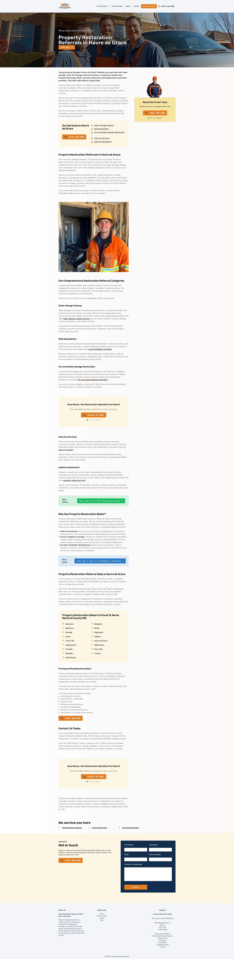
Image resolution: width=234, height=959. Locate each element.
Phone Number (155, 854)
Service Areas (117, 6)
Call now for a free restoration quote (99, 501)
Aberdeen (69, 624)
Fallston (97, 636)
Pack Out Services (101, 138)
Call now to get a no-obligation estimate (99, 561)
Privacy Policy (162, 938)
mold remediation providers (100, 349)
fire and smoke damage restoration (93, 380)
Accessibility (162, 942)
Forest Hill (69, 641)
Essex (67, 636)
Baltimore (69, 628)
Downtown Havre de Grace (72, 828)
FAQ (101, 920)
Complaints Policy (162, 945)
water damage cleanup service (76, 319)
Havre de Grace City (99, 828)
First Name (128, 845)
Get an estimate (149, 6)
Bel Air (96, 628)
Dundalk (68, 632)
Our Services (102, 6)
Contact (136, 6)
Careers (102, 918)
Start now (65, 47)
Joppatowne (70, 645)
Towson (97, 653)
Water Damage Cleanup (104, 125)
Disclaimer (162, 940)
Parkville (68, 649)
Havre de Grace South (130, 828)
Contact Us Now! (95, 415)
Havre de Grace (100, 641)
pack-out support (65, 450)
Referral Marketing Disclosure (162, 936)
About (128, 6)
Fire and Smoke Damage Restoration (109, 132)
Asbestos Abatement (103, 142)
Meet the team (102, 916)
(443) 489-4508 (167, 6)
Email (126, 854)
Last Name (153, 845)
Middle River (99, 645)
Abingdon (98, 624)
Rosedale (69, 653)
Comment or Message (133, 864)
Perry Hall (98, 649)
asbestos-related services (74, 480)
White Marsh (70, 657)
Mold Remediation (101, 129)
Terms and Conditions (162, 934)
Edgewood (98, 632)
